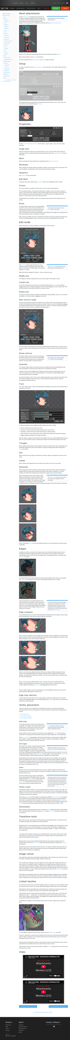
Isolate (5, 52)
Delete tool (6, 39)
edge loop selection (56, 609)
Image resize (6, 74)
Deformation (6, 70)
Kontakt (32, 3)
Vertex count (6, 68)
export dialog (64, 753)
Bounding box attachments (11, 79)
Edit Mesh (6, 28)
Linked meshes (6, 76)
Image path (6, 20)
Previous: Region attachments (28, 1006)
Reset (5, 31)
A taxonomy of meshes (25, 716)
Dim (5, 50)
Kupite (65, 8)
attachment (25, 16)
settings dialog (39, 753)
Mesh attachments (6, 15)
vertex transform (56, 797)
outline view (52, 266)
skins (49, 946)
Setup (4, 17)
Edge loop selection (8, 59)
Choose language (11, 1035)
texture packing (26, 737)
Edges (4, 55)
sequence (23, 175)
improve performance (56, 22)
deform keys (51, 811)
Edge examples (7, 57)
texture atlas (22, 781)
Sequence (6, 26)
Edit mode (5, 33)
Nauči (38, 8)
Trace (5, 46)
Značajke (12, 8)
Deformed (6, 53)
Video (4, 77)
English (54, 3)
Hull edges (7, 65)
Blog (7, 1026)
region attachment (38, 67)
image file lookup (58, 153)
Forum (26, 3)
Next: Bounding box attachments (58, 1006)
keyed (34, 57)
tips (43, 59)
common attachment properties (30, 143)
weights (58, 54)
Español (58, 3)
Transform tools (6, 72)
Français (63, 3)
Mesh (5, 22)
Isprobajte (56, 8)
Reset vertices (7, 42)
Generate (6, 44)
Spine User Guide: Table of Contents (43, 1012)
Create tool (6, 37)
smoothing (62, 800)
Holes (6, 66)
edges (54, 285)
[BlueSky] (66, 3)
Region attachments (7, 81)
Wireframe (6, 24)
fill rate (55, 733)
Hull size (6, 63)
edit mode (39, 103)
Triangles (6, 48)
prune (20, 803)
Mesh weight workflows (26, 717)
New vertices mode (8, 41)
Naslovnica (15, 3)
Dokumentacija (22, 1028)
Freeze (5, 30)
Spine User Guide (6, 13)
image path (52, 932)
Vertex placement (6, 61)
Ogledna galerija (21, 8)
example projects (36, 59)
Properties (5, 19)
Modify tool (6, 35)
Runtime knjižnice (31, 8)
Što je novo (46, 8)
